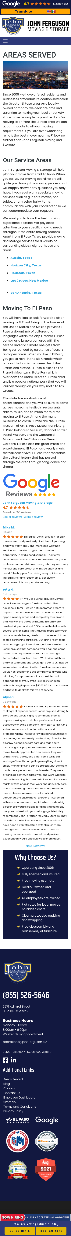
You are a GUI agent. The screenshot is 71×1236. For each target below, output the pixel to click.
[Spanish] (53, 11)
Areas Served (13, 1079)
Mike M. (9, 527)
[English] (49, 11)
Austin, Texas (21, 258)
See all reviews (12, 517)
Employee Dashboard (19, 1097)
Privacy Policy (13, 1111)
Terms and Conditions (19, 1106)
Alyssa (8, 697)
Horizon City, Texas (25, 265)
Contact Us (11, 1093)
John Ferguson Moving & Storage (28, 503)
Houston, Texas (22, 273)
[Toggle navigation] (5, 41)
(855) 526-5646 (51, 1230)
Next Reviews (35, 846)
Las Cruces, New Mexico (29, 280)
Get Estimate (20, 1230)
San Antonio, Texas (25, 293)
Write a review (33, 517)
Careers (9, 1088)
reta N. (8, 589)
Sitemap (9, 1102)
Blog (6, 1084)
